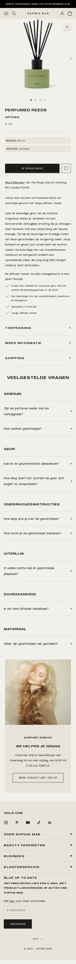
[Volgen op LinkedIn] (50, 822)
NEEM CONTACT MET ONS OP (38, 777)
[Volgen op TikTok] (39, 822)
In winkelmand (32, 168)
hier (12, 901)
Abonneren (18, 923)
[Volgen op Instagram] (6, 822)
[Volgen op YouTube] (28, 822)
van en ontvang (35, 182)
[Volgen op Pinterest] (17, 822)
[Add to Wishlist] (66, 168)
